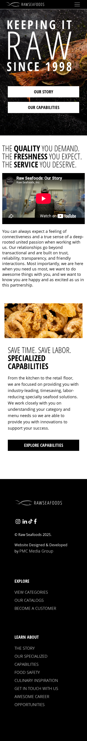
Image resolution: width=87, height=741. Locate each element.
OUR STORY (43, 92)
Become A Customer (35, 608)
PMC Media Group (36, 551)
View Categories (31, 592)
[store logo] (26, 4)
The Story (24, 648)
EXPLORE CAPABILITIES (43, 445)
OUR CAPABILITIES (43, 107)
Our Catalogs (29, 600)
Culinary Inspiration (36, 680)
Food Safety (27, 672)
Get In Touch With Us (36, 688)
